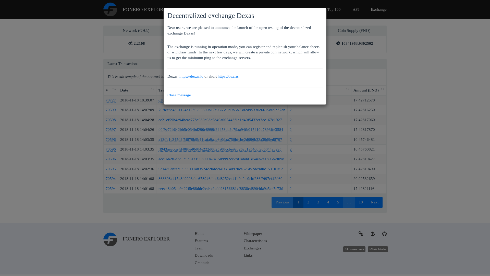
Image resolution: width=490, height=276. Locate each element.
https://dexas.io (191, 76)
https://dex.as (228, 76)
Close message (179, 95)
